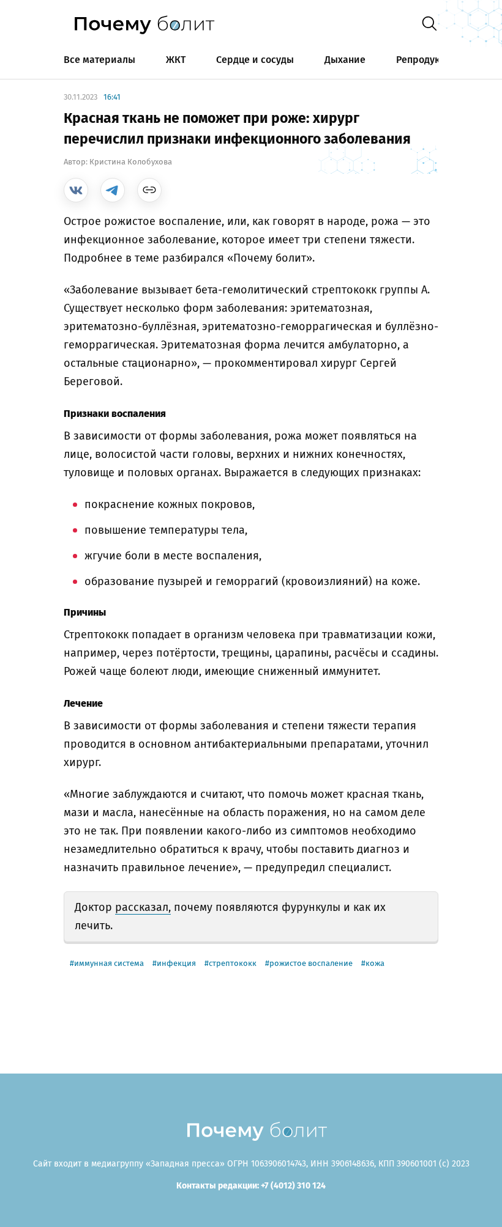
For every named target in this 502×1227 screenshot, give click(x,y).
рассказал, (143, 907)
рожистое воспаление (311, 963)
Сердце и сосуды (255, 59)
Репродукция (426, 59)
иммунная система (109, 963)
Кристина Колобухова (130, 161)
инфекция (176, 963)
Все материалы (99, 59)
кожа (374, 963)
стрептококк (233, 963)
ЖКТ (175, 59)
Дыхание (344, 59)
